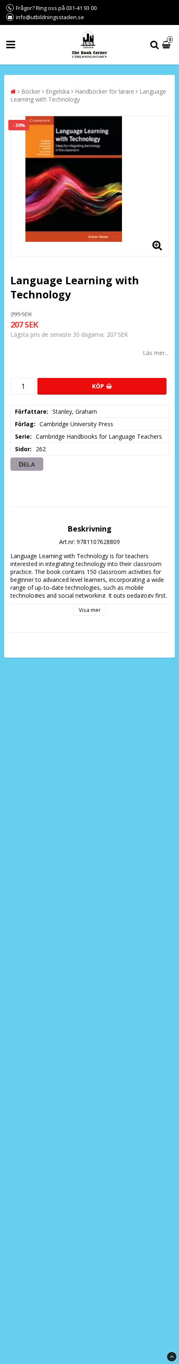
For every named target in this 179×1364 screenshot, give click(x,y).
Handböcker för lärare (104, 91)
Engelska (58, 91)
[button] (167, 44)
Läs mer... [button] (156, 353)
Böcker (30, 91)
